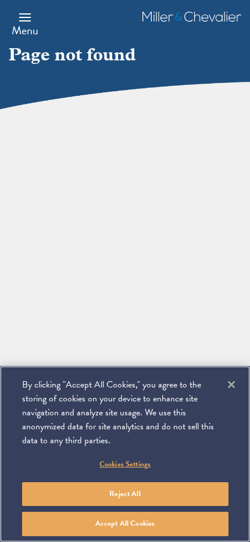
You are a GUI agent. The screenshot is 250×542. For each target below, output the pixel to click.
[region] (125, 454)
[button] (25, 24)
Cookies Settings (125, 464)
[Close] (231, 384)
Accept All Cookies (125, 523)
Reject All (124, 494)
